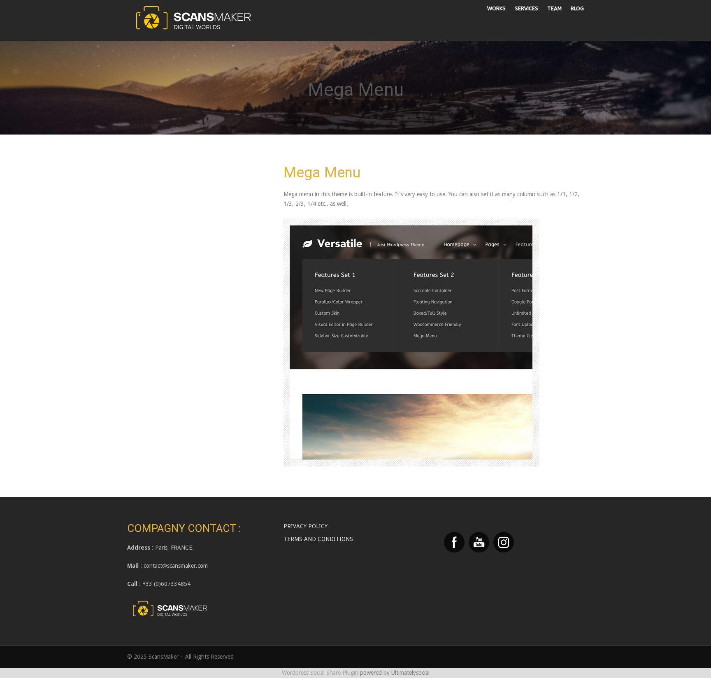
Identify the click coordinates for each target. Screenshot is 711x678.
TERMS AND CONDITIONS (318, 539)
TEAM (554, 8)
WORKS (496, 8)
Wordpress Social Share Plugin (321, 672)
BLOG (577, 8)
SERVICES (526, 8)
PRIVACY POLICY (305, 526)
